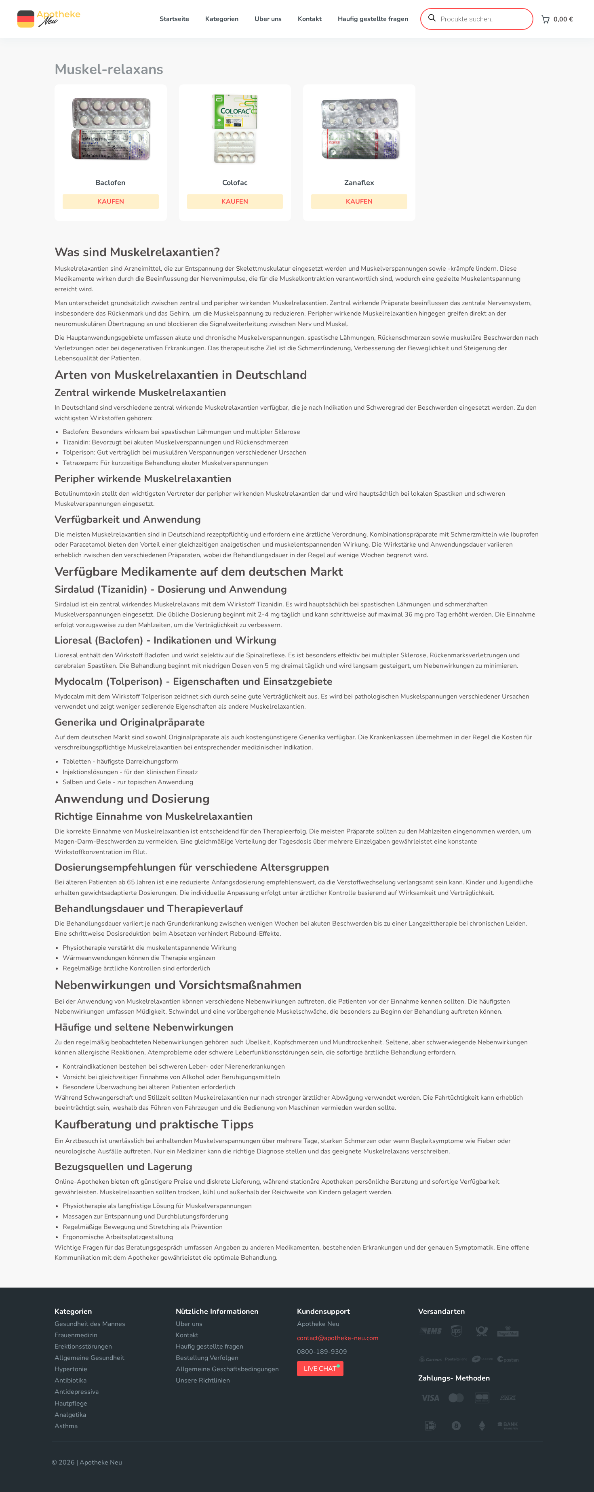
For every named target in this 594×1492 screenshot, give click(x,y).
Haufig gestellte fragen (373, 19)
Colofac (235, 182)
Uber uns (268, 19)
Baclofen (110, 182)
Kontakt (310, 19)
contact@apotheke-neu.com (338, 1338)
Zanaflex (359, 182)
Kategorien (221, 19)
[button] (111, 201)
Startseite (174, 19)
